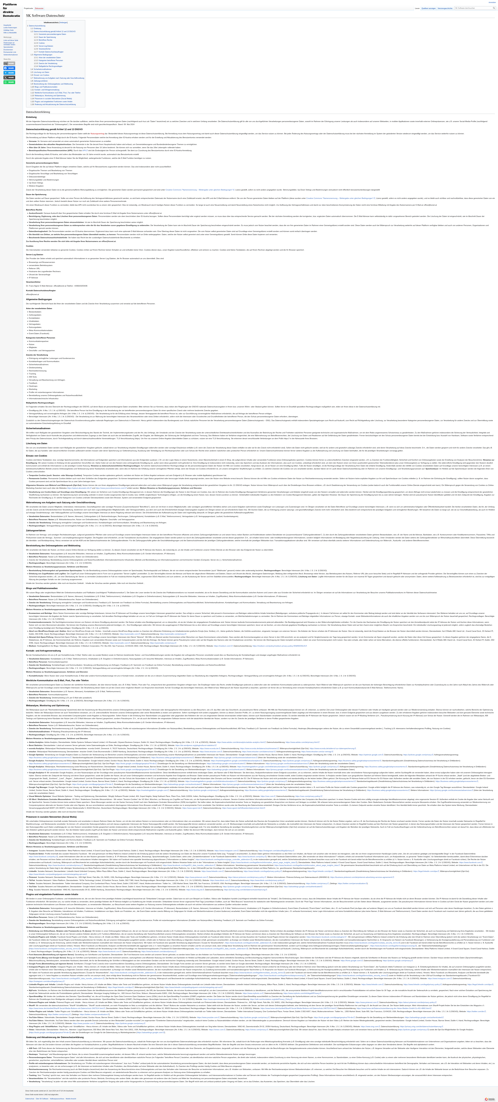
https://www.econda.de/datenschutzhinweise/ (258, 748)
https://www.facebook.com (470, 862)
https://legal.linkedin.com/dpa (319, 871)
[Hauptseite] (11, 10)
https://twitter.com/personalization (351, 883)
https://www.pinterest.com (195, 877)
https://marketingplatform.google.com (151, 790)
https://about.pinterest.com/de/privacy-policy (246, 877)
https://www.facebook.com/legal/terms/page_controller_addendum (223, 859)
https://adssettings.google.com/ (150, 1032)
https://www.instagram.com (226, 851)
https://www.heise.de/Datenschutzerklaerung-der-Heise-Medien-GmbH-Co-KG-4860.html (393, 1008)
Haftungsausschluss (57, 1099)
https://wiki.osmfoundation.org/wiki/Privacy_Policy (270, 999)
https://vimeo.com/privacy (255, 1030)
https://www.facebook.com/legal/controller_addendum (247, 943)
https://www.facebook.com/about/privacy (64, 865)
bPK (84, 150)
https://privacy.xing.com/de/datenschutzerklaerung (244, 890)
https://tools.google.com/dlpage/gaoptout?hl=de (135, 763)
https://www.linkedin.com (212, 871)
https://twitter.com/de (475, 1011)
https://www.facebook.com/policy (42, 857)
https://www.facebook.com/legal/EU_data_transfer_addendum (188, 865)
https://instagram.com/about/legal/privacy (275, 851)
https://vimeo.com (216, 1030)
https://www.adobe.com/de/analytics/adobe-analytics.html (240, 742)
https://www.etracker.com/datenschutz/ (258, 752)
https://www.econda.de (209, 748)
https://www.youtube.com (207, 1017)
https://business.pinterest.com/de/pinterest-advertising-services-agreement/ (361, 877)
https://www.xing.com (369, 1026)
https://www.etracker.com (210, 752)
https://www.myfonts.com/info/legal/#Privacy (301, 993)
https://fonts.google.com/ (351, 960)
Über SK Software (42, 1099)
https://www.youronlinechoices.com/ (110, 488)
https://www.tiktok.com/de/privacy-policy (266, 880)
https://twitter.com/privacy (316, 883)
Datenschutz (29, 1099)
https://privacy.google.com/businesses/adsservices (234, 757)
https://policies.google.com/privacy (417, 755)
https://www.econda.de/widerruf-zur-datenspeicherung (332, 748)
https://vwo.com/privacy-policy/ (307, 796)
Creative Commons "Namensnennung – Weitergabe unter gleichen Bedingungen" (199, 190)
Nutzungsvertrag (97, 134)
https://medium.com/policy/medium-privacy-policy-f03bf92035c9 (279, 646)
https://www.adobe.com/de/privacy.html (302, 742)
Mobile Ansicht (71, 1099)
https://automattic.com (129, 634)
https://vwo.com (267, 796)
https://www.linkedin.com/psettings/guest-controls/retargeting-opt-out (57, 874)
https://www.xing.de (194, 890)
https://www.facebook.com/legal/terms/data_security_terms (374, 943)
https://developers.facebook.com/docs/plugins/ (326, 937)
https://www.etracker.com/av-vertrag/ (316, 752)
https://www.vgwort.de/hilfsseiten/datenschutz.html (242, 808)
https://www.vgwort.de (191, 808)
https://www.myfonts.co (252, 993)
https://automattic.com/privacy (172, 634)
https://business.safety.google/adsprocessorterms (49, 757)
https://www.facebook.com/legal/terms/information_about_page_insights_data (263, 862)
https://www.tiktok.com (219, 880)
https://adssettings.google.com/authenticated (225, 763)
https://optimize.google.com (370, 755)
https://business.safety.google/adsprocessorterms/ (358, 761)
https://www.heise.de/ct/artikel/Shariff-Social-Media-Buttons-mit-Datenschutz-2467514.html (66, 1008)
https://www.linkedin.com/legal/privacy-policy (262, 871)
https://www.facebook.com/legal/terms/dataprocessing (392, 946)
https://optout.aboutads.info (78, 488)
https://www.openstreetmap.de (215, 999)
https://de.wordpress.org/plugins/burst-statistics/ (195, 745)
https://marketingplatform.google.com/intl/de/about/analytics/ (235, 761)
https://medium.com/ (222, 646)
